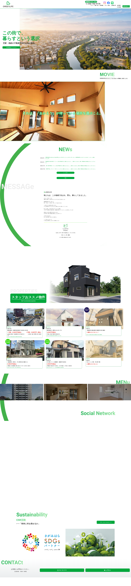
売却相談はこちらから (11, 47)
